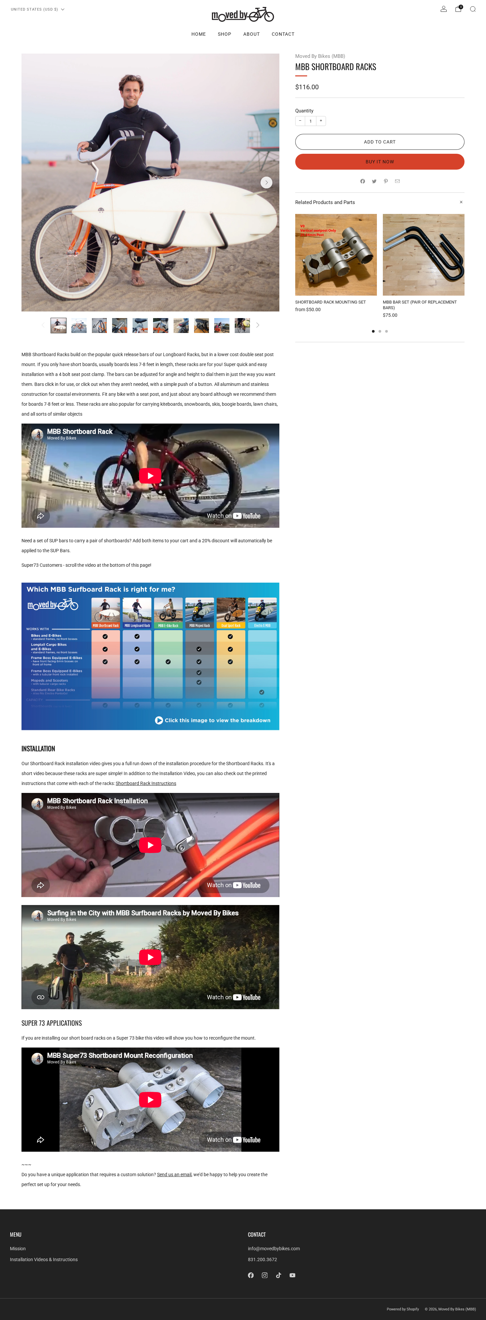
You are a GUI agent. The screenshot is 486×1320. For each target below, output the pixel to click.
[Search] (472, 9)
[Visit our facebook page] (251, 1275)
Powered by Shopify (403, 1309)
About (251, 34)
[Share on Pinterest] (385, 181)
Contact (283, 34)
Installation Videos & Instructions (44, 1259)
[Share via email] (397, 181)
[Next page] (464, 255)
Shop (224, 34)
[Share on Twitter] (374, 181)
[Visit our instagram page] (264, 1275)
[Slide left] (43, 325)
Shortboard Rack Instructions (146, 783)
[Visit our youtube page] (292, 1275)
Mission (18, 1248)
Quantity (304, 111)
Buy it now (380, 161)
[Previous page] (295, 255)
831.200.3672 (262, 1259)
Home (198, 34)
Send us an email (174, 1174)
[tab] (373, 331)
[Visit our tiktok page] (278, 1275)
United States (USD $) (34, 9)
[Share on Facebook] (362, 181)
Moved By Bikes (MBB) (320, 56)
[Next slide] (266, 182)
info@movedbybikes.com (274, 1248)
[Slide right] (257, 325)
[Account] (443, 9)
